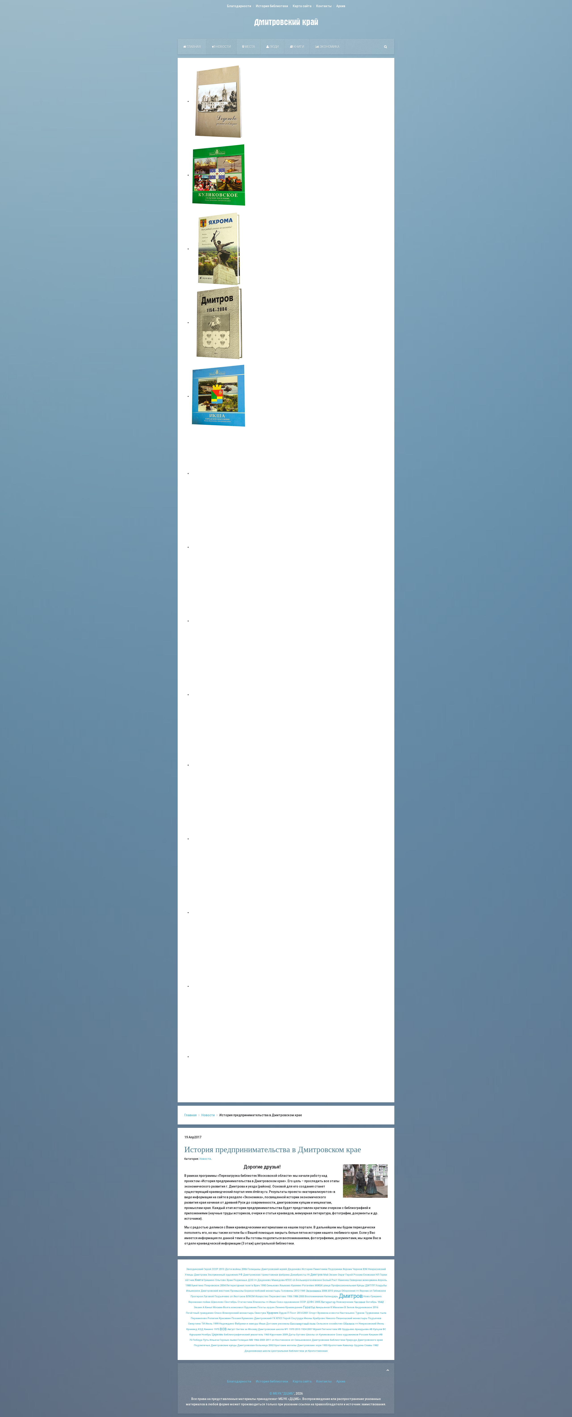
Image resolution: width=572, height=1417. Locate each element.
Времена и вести (328, 1313)
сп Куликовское (325, 1334)
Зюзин (333, 1274)
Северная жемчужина (363, 1280)
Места (249, 46)
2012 (296, 1290)
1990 (263, 1285)
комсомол (237, 1307)
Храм (230, 1280)
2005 (317, 1302)
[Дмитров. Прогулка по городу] (219, 547)
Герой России (354, 1274)
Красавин (225, 1318)
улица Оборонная (344, 1290)
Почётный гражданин (200, 1313)
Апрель (382, 1280)
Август (231, 1329)
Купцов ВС (379, 1329)
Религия (213, 1318)
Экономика (329, 46)
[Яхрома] (219, 249)
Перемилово (199, 1318)
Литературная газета (239, 1285)
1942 (380, 1302)
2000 (301, 1296)
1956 (289, 1296)
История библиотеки (272, 6)
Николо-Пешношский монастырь (346, 1318)
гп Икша (271, 1302)
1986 (295, 1296)
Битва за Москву (246, 1329)
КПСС (288, 1280)
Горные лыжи (228, 1340)
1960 (266, 1334)
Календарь (331, 1296)
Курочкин (276, 1334)
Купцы (360, 1285)
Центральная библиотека (287, 1351)
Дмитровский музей (274, 1269)
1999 (216, 1323)
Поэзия (236, 1318)
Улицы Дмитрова (196, 1274)
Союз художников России (352, 1334)
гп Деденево (262, 1280)
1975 (216, 1329)
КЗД (200, 1329)
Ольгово (220, 1280)
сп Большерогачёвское (307, 1280)
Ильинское (193, 1290)
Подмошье (240, 1280)
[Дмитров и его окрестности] (219, 694)
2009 (285, 1334)
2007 (309, 1329)
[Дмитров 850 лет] (219, 912)
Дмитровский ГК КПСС (268, 1318)
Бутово (300, 1334)
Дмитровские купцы (224, 1345)
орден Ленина (276, 1307)
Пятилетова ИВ (331, 1329)
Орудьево (348, 1329)
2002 (271, 1345)
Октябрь (371, 1302)
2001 (305, 1313)
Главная (193, 46)
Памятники (320, 1269)
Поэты (261, 1307)
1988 (188, 1285)
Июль (209, 1323)
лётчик (189, 1280)
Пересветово (277, 1296)
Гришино (209, 1280)
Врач (257, 1285)
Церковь (217, 1334)
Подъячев (374, 1318)
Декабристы (298, 1274)
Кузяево (296, 1285)
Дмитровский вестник (215, 1290)
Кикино (208, 1329)
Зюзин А (199, 1307)
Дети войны (233, 1269)
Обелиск (349, 1323)
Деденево (294, 1269)
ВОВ (223, 1329)
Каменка (343, 1280)
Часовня (359, 1302)
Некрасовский (377, 1269)
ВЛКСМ (250, 1296)
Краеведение (294, 1307)
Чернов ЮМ (360, 1269)
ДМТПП (370, 1285)
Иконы (308, 1318)
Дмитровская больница (252, 1345)
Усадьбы (381, 1285)
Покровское (211, 1285)
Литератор (328, 1302)
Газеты (309, 1307)
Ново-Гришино (372, 1296)
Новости (223, 46)
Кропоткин (335, 1345)
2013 (221, 1269)
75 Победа (195, 1340)
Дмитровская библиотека (328, 1340)
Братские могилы (285, 1345)
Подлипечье (202, 1345)
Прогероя (197, 1296)
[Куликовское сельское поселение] (219, 175)
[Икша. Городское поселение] (219, 396)
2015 (297, 1329)
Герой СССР (211, 1269)
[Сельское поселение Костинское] (219, 621)
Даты (292, 1334)
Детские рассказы (278, 1323)
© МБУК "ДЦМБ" (281, 1393)
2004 (222, 1285)
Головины (287, 1290)
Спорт (313, 1313)
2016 (375, 1307)
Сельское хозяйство (329, 1323)
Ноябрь (206, 1334)
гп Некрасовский (365, 1323)
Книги (298, 46)
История (307, 1269)
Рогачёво (308, 1285)
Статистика (245, 1302)
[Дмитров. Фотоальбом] (219, 986)
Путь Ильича (211, 1340)
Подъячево (221, 1296)
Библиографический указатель (243, 1334)
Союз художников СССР (291, 1302)
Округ (341, 1274)
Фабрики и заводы (246, 1323)
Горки (383, 1274)
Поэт (293, 1313)
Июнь (380, 1323)
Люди (274, 46)
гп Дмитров (315, 1274)
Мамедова (278, 1280)
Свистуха (260, 1313)
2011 (268, 1340)
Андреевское (363, 1307)
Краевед (191, 1329)
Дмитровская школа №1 (273, 1329)
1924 (303, 1329)
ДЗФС (310, 1302)
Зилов (350, 1307)
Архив (340, 6)
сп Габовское (377, 1290)
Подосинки (335, 1269)
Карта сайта (302, 6)
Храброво (319, 1318)
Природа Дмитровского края (364, 1340)
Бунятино (197, 1285)
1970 (291, 1329)
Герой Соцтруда (293, 1318)
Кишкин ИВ (376, 1334)
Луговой (209, 1296)
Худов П (284, 1313)
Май (325, 1274)
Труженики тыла (375, 1313)
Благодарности (239, 6)
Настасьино (347, 1313)
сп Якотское (237, 1296)
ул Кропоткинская (316, 1351)
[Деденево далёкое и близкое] (219, 101)
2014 (299, 1313)
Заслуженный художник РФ (225, 1274)
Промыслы (237, 1290)
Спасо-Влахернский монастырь (234, 1313)
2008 (324, 1290)
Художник (250, 1307)
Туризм (359, 1313)
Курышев (195, 1334)
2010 (330, 1290)
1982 (375, 1345)
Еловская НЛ (371, 1274)
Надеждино (226, 1323)
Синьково (273, 1285)
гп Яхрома (362, 1290)
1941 (302, 1290)
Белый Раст (330, 1280)
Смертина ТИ (196, 1323)
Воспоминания (314, 1296)
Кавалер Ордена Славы (357, 1345)
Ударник (272, 1312)
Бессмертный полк (303, 1323)
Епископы (259, 1302)
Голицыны (254, 1269)
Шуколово (217, 1302)
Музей (317, 1329)
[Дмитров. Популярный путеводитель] (219, 473)
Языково (285, 1285)
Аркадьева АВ (363, 1329)
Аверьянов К (324, 1307)
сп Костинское (281, 1340)
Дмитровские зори (309, 1345)
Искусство (261, 1296)
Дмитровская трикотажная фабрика (266, 1274)
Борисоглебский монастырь (262, 1290)
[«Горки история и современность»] (219, 1056)
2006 (244, 1269)
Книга (199, 1280)
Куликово (247, 1318)
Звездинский (194, 1269)
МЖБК (319, 1285)
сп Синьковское (301, 1340)
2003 (262, 1340)
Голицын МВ (245, 1340)
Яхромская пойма (199, 1302)
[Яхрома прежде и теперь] (219, 838)
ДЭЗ (250, 1280)
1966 (256, 1340)
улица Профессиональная (339, 1285)
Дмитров (351, 1296)
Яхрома (347, 1269)
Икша (262, 1323)
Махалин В (339, 1307)
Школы (310, 1334)
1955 (325, 1345)
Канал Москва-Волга (217, 1307)
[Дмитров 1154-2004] (219, 322)
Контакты (324, 6)
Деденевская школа (257, 1351)
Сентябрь (230, 1302)
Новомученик (344, 1302)
